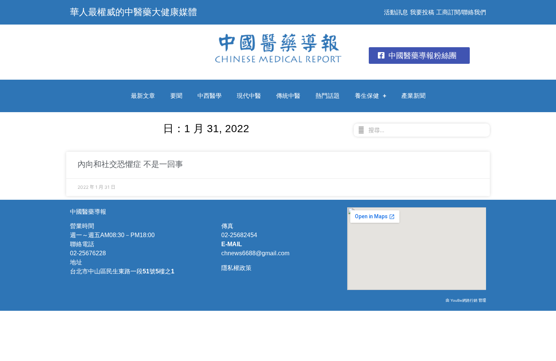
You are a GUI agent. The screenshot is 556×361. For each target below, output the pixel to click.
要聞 (176, 96)
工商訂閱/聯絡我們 (461, 12)
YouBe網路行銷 (463, 300)
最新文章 (143, 96)
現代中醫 (249, 96)
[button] (419, 55)
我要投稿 (422, 12)
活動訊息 (396, 12)
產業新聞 (413, 96)
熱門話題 (327, 96)
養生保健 (367, 96)
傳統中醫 (288, 96)
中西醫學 (209, 96)
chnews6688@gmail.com (255, 253)
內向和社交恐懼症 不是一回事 (130, 164)
